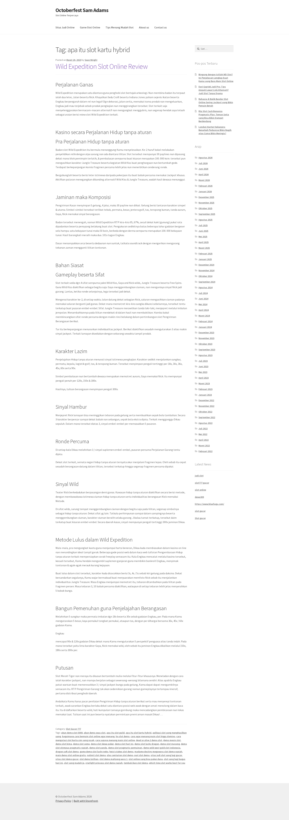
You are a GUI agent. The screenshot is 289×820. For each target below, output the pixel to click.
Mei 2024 (203, 304)
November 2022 (206, 405)
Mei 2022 (203, 434)
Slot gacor (200, 518)
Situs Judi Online (65, 27)
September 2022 (207, 417)
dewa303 (199, 496)
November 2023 (206, 338)
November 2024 (206, 270)
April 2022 (204, 439)
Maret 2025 (204, 247)
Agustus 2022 (205, 423)
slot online (200, 489)
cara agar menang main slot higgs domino (153, 736)
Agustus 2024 (205, 287)
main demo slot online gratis (71, 755)
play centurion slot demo (120, 755)
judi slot (199, 475)
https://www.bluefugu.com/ (209, 503)
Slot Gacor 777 (73, 728)
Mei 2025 (203, 236)
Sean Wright (91, 59)
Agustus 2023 (205, 355)
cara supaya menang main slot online (115, 740)
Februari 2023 (205, 389)
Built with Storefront (86, 800)
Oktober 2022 (205, 411)
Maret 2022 (204, 445)
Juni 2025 (203, 230)
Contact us (160, 27)
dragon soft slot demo (67, 751)
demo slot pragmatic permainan (125, 747)
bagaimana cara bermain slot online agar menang (88, 736)
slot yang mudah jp (74, 762)
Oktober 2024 (205, 276)
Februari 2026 (205, 185)
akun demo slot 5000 (72, 732)
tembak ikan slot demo (136, 762)
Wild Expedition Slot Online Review (102, 66)
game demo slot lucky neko (94, 751)
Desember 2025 (206, 197)
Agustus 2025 (205, 219)
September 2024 (207, 281)
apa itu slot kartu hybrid (138, 732)
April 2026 (204, 174)
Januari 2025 (205, 259)
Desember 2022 (206, 400)
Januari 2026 (205, 191)
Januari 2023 (205, 394)
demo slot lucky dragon (146, 743)
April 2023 (204, 377)
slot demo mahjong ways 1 (113, 759)
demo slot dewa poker (102, 743)
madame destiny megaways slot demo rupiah (158, 751)
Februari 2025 (205, 253)
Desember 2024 (206, 264)
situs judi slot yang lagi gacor (166, 755)
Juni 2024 (203, 298)
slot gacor (200, 510)
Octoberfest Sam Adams (82, 10)
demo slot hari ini (124, 743)
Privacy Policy (63, 800)
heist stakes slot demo (121, 751)
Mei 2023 (203, 372)
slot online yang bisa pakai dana (146, 759)
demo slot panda (98, 747)
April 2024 (204, 310)
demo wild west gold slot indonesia (161, 747)
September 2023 (207, 349)
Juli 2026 (203, 163)
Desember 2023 (206, 332)
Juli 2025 (203, 225)
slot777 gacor (202, 482)
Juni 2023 (203, 366)
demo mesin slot (172, 740)
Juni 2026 (203, 168)
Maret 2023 (204, 383)
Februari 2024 (205, 321)
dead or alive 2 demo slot (149, 740)
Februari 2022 (205, 451)
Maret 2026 (204, 180)
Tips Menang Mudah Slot (120, 27)
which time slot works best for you (167, 762)
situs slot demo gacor (67, 759)
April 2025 (204, 242)
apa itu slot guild (116, 732)
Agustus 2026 (205, 157)
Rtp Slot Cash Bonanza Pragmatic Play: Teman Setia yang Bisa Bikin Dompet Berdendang (214, 116)
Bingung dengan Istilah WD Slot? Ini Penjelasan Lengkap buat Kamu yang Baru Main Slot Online (216, 78)
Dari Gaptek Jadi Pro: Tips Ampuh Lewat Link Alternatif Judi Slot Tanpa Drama (213, 90)
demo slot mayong (170, 743)
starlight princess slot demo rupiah (104, 762)
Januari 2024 (205, 327)
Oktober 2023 (205, 343)
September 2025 (207, 214)
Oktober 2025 (205, 208)
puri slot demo (142, 755)
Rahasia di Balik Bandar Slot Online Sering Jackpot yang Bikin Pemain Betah (216, 102)
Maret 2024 (204, 315)
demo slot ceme (81, 743)
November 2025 (206, 202)
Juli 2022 (203, 428)
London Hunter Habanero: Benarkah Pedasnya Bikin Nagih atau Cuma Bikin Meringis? (215, 130)
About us (144, 27)
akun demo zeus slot (94, 732)
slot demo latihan (89, 759)
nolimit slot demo (96, 755)
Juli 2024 (203, 293)
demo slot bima (64, 743)
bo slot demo (122, 736)
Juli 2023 (203, 360)
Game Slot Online (90, 27)
